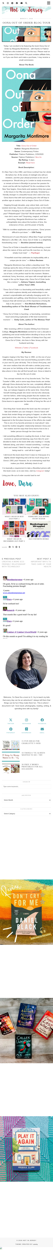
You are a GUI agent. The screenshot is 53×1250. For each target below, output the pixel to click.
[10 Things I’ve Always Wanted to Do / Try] (11, 757)
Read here (30, 163)
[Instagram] (8, 3)
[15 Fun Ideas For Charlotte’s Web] (11, 745)
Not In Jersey (29, 1240)
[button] (26, 912)
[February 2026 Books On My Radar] (39, 507)
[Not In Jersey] (26, 8)
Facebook (34, 348)
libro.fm (39, 157)
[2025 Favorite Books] (39, 529)
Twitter (25, 348)
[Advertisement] (26, 847)
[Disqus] (26, 607)
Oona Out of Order (29, 146)
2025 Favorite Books (39, 539)
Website (18, 348)
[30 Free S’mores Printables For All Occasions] (11, 768)
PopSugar (35, 253)
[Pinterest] (12, 3)
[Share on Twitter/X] (13, 547)
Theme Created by (26, 1244)
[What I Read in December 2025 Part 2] (14, 529)
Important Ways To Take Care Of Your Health (41, 563)
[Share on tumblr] (19, 547)
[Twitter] (3, 3)
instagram (40, 471)
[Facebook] (17, 3)
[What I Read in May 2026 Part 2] (14, 507)
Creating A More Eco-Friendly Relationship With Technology (13, 563)
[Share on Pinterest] (16, 547)
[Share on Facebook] (9, 547)
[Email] (22, 3)
